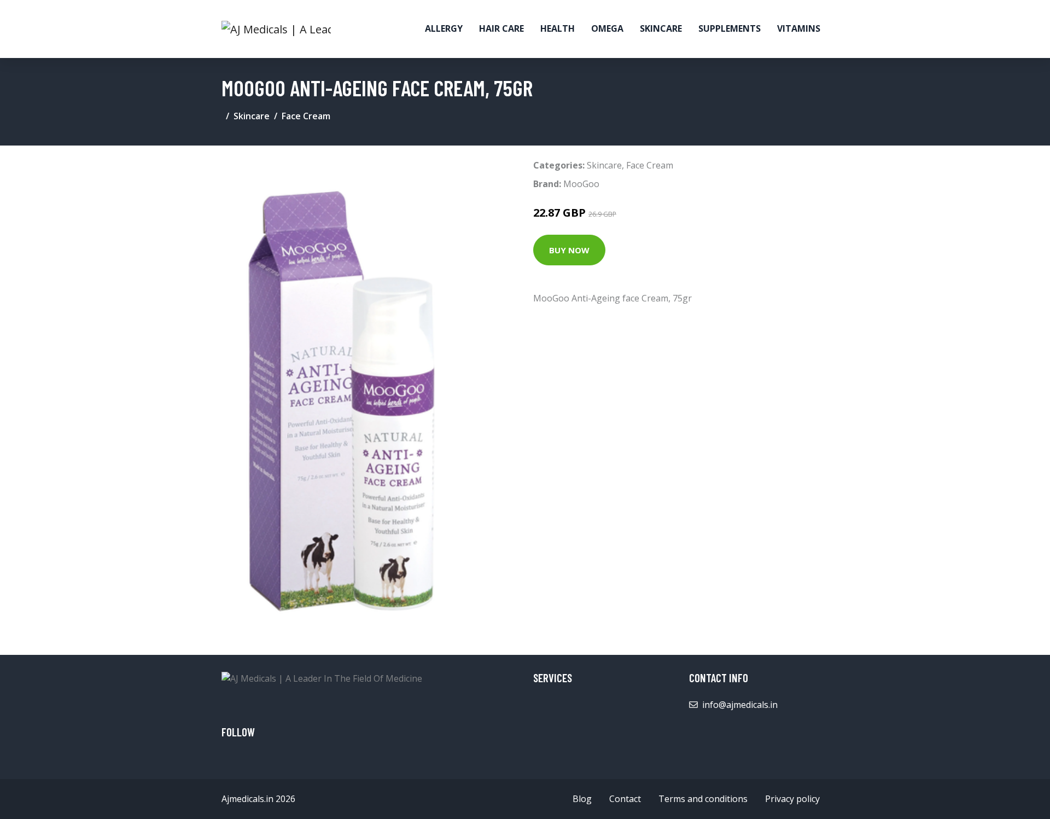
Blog (582, 799)
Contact (625, 799)
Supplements (729, 28)
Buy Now (569, 250)
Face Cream (306, 116)
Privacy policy (792, 799)
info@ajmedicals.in (740, 705)
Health (557, 28)
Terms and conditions (703, 799)
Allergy (444, 28)
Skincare (661, 28)
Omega (607, 28)
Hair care (501, 28)
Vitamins (798, 28)
